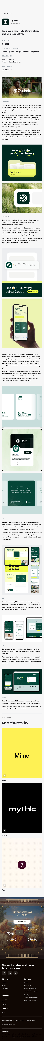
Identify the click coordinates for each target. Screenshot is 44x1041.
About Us (5, 999)
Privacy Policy (20, 1020)
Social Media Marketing (31, 997)
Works (4, 985)
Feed (3, 1002)
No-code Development (31, 991)
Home (4, 983)
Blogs (4, 1012)
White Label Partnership (31, 1000)
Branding (26, 983)
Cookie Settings (30, 1020)
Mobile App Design (30, 988)
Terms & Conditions (8, 1020)
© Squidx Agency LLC (8, 1024)
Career (4, 1004)
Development (28, 995)
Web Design (27, 985)
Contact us (5, 988)
